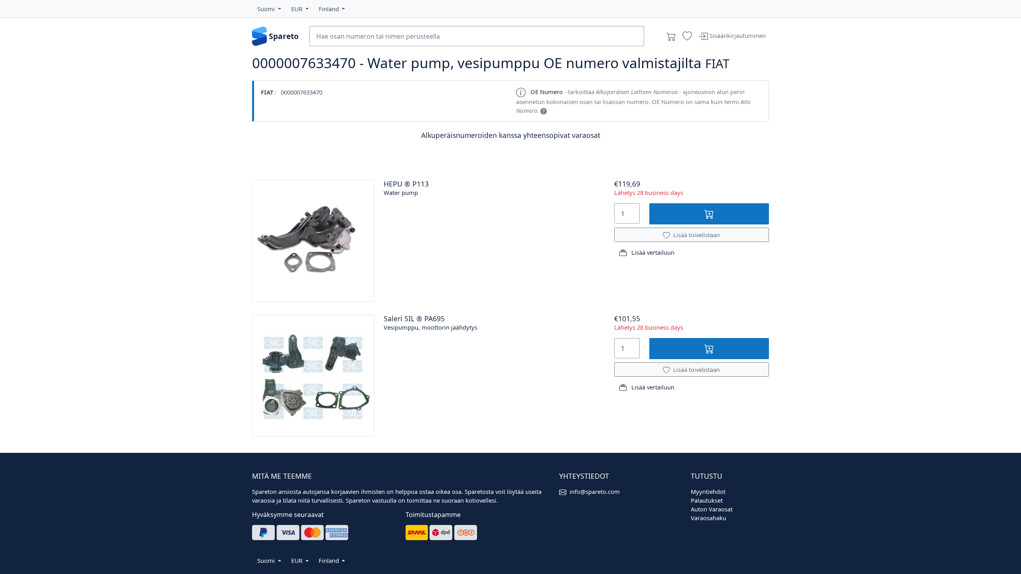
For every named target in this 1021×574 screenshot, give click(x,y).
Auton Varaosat (712, 509)
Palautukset (707, 500)
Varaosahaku (708, 518)
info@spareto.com (595, 491)
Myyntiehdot (708, 491)
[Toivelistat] (687, 36)
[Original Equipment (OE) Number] (543, 110)
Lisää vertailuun (652, 252)
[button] (269, 9)
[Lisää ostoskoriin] (709, 213)
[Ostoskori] (671, 36)
